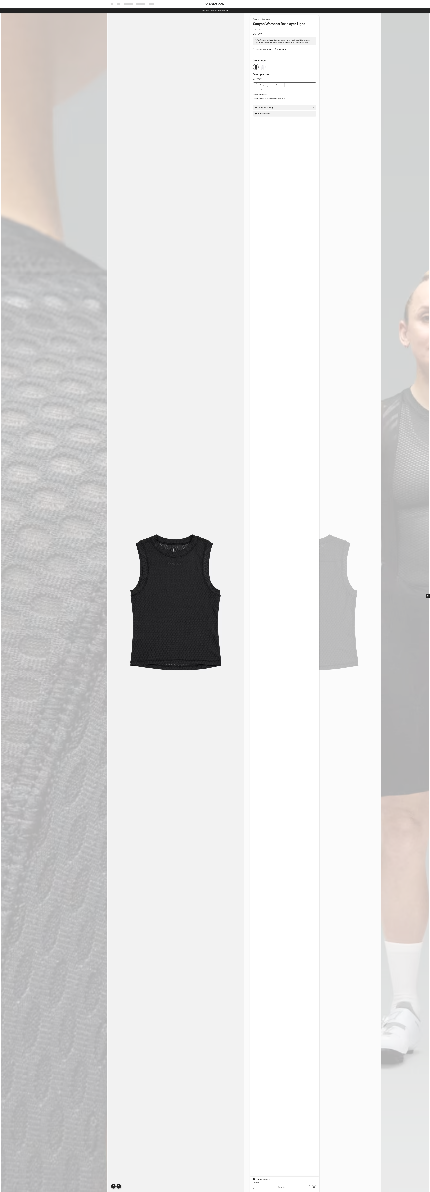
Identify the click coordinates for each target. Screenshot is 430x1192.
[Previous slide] (113, 1186)
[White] (263, 67)
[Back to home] (215, 4)
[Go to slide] (147, 1186)
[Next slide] (118, 1186)
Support (151, 4)
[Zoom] (176, 604)
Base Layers (266, 19)
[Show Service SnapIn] (428, 596)
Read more (281, 98)
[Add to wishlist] (314, 1187)
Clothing (256, 19)
